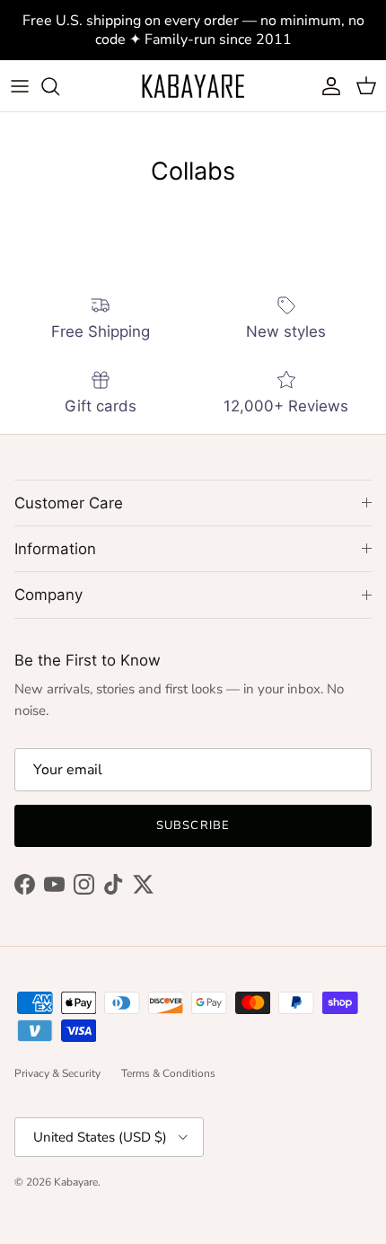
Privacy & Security (57, 1073)
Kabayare (76, 1182)
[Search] (59, 86)
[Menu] (19, 86)
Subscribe (192, 825)
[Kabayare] (193, 85)
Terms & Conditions (168, 1073)
